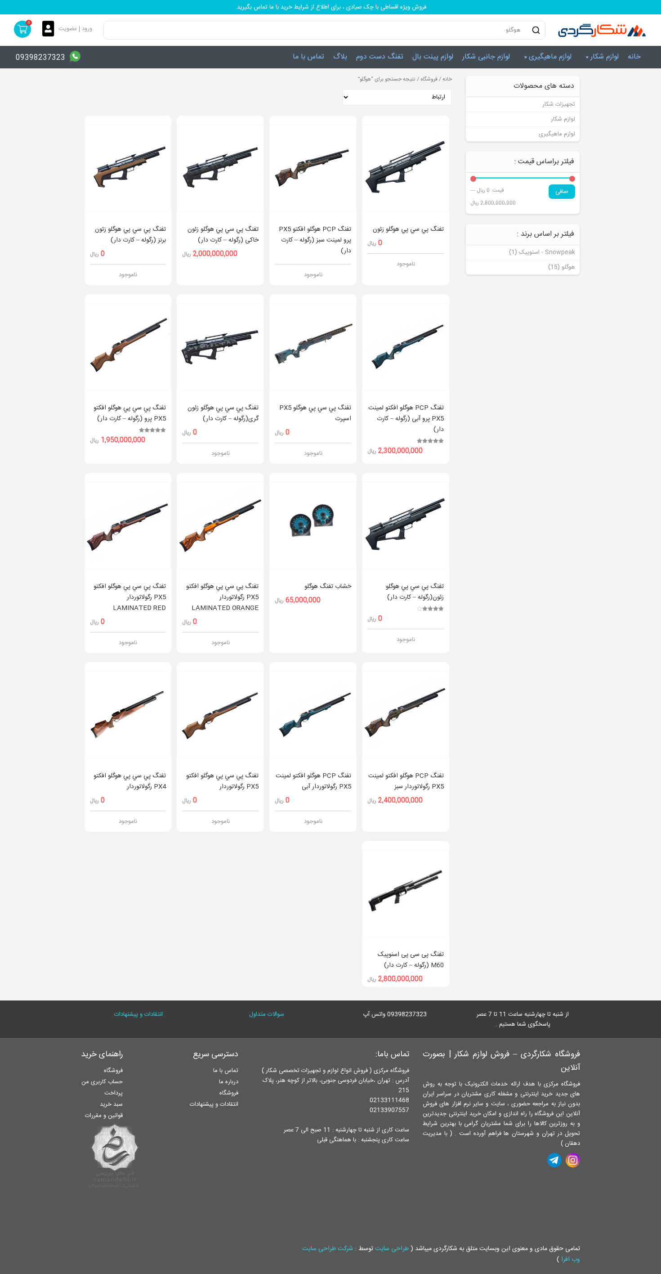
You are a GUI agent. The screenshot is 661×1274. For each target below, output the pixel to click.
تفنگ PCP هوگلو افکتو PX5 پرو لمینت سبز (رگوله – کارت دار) (315, 240)
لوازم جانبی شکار (486, 57)
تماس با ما (308, 57)
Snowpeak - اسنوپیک (547, 252)
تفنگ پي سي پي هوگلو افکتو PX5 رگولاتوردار (222, 781)
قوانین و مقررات (104, 1116)
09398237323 (40, 58)
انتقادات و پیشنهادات (138, 1014)
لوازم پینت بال (432, 57)
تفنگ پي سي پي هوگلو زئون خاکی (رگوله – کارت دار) (223, 235)
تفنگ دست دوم (379, 57)
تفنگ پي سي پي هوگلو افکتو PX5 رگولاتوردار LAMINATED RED (130, 597)
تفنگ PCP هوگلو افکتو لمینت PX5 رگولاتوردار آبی (313, 781)
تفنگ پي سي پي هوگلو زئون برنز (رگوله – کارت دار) (130, 235)
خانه (634, 57)
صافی (561, 192)
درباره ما (228, 1082)
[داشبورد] (50, 29)
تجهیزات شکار (558, 104)
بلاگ (340, 57)
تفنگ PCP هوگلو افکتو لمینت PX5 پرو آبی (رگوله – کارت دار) (406, 419)
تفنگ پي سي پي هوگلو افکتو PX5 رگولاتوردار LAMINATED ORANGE (222, 597)
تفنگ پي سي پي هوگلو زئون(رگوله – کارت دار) (415, 592)
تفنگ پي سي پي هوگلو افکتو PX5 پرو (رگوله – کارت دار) (130, 413)
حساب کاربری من (102, 1082)
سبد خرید (111, 1104)
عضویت (67, 29)
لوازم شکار (604, 57)
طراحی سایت (392, 1248)
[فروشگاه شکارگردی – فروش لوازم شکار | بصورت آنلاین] (600, 30)
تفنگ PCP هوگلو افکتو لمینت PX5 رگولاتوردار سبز (406, 781)
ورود (87, 29)
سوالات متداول (266, 1014)
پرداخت (113, 1093)
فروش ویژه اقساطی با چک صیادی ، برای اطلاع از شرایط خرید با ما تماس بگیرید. (330, 7)
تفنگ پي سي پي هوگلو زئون (408, 229)
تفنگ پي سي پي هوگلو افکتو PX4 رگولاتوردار (130, 781)
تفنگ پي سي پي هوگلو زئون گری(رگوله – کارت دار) (223, 413)
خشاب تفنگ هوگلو (327, 586)
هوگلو (568, 267)
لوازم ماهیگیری (550, 57)
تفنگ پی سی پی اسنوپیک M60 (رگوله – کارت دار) (411, 960)
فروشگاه (429, 79)
